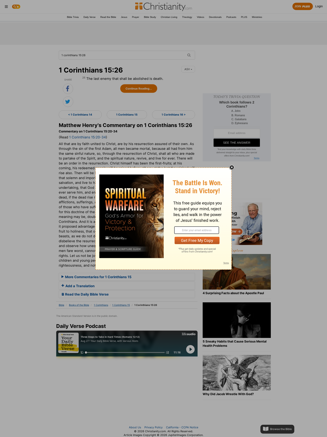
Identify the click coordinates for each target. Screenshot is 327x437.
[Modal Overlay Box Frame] (163, 219)
